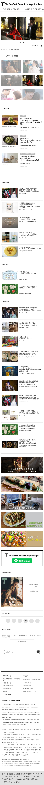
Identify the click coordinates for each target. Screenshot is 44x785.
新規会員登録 (22, 641)
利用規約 (25, 676)
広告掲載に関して (8, 685)
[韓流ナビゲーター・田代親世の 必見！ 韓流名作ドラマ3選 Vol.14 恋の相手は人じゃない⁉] (22, 56)
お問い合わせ (7, 683)
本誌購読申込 (34, 591)
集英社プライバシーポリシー (31, 679)
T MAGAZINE (7, 694)
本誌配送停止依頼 (28, 688)
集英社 (5, 691)
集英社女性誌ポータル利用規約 (11, 679)
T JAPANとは (7, 676)
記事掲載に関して (28, 685)
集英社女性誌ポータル (29, 691)
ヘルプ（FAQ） (27, 683)
